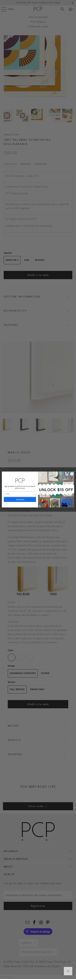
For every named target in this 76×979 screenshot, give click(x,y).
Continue (20, 499)
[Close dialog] (71, 474)
